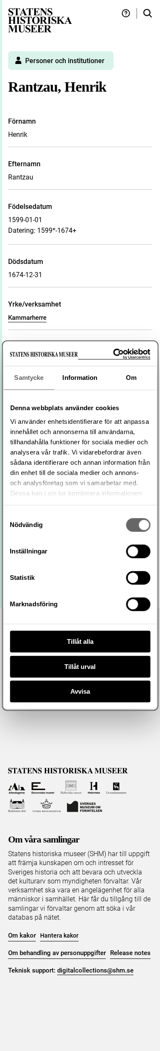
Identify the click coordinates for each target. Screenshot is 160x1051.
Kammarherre (27, 317)
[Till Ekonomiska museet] (43, 787)
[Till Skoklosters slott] (17, 806)
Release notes (130, 953)
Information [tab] (79, 377)
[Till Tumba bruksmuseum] (46, 806)
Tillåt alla (80, 641)
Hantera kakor (59, 935)
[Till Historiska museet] (93, 787)
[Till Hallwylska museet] (71, 787)
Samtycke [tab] (29, 377)
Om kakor (22, 935)
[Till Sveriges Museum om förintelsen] (84, 806)
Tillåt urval (80, 666)
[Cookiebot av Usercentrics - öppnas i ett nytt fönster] (114, 354)
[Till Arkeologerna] (17, 787)
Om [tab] (131, 377)
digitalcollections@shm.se (95, 970)
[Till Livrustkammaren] (116, 787)
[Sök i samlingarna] (147, 13)
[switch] (138, 551)
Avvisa (80, 691)
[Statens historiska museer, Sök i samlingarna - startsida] (40, 20)
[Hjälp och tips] (126, 13)
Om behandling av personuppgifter (57, 953)
